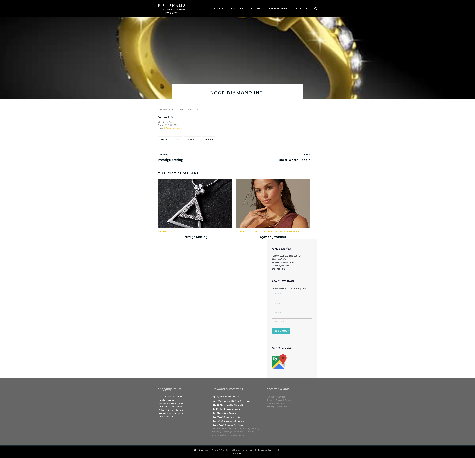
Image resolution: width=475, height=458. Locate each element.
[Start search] (315, 9)
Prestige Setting (194, 237)
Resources (237, 453)
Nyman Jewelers (273, 237)
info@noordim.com (173, 128)
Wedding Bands (291, 231)
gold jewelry (192, 139)
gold (177, 139)
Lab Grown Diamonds (262, 231)
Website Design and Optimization (265, 450)
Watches (209, 139)
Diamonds (164, 139)
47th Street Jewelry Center (206, 450)
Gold (171, 231)
